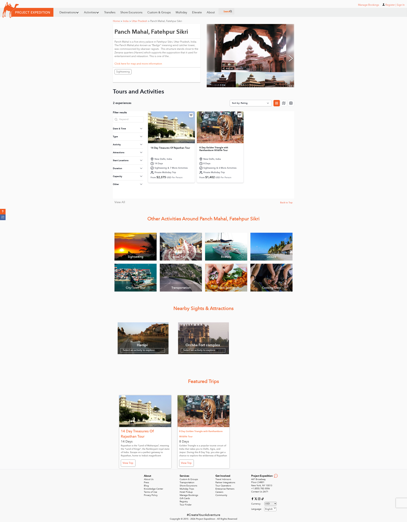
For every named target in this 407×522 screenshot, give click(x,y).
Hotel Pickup (186, 492)
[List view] (291, 103)
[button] (3, 212)
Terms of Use (150, 492)
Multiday (181, 12)
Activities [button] (90, 12)
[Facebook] (253, 499)
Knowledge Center (153, 488)
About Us (148, 479)
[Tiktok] (262, 499)
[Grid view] (276, 103)
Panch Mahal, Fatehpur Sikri (166, 21)
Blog (146, 485)
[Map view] (284, 103)
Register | (390, 5)
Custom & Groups (159, 12)
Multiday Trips (187, 488)
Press (146, 482)
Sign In (401, 5)
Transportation (187, 482)
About (211, 12)
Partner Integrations (225, 482)
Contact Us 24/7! (259, 491)
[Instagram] (259, 499)
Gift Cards (185, 498)
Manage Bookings (189, 495)
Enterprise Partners (224, 488)
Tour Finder (186, 504)
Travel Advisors (223, 479)
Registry (184, 501)
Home (117, 21)
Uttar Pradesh (140, 21)
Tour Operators (223, 485)
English (269, 509)
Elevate (197, 12)
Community (221, 495)
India (127, 21)
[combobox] (270, 509)
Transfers (109, 12)
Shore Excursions (131, 12)
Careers (219, 492)
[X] (256, 499)
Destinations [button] (67, 12)
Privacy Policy (151, 495)
